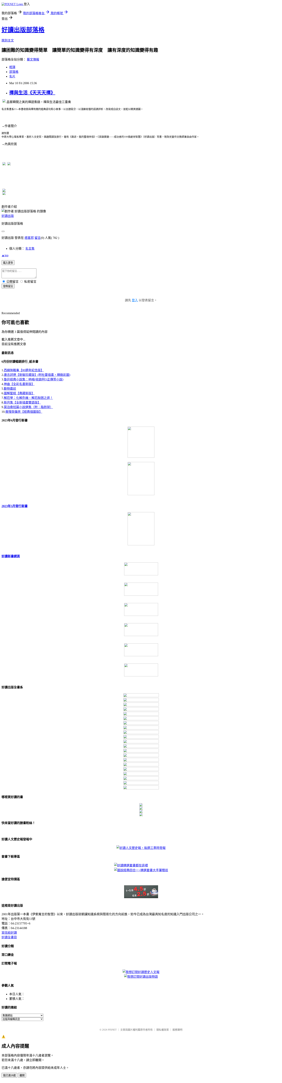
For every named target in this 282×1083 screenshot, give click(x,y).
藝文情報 (33, 59)
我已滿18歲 (9, 1075)
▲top (5, 255)
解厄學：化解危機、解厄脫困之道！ (28, 397)
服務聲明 (177, 1029)
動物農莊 (10, 388)
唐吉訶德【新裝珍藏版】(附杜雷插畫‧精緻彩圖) (37, 374)
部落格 (13, 71)
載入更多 (8, 262)
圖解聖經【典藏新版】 (19, 393)
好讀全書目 (9, 937)
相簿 (12, 67)
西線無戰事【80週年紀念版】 (24, 370)
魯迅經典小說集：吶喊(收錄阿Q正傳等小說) (33, 379)
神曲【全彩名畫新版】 (19, 384)
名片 (12, 76)
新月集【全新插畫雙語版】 (22, 402)
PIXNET (112, 1029)
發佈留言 (8, 286)
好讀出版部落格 (23, 29)
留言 (38, 237)
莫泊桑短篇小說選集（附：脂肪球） (28, 407)
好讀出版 (8, 216)
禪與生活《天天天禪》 (32, 92)
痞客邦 (29, 237)
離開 (22, 1075)
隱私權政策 (162, 1029)
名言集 (30, 248)
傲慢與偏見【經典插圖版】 (23, 411)
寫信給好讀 (9, 932)
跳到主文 (8, 40)
